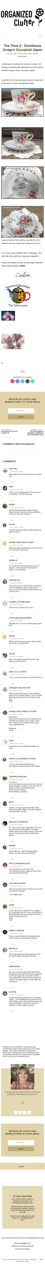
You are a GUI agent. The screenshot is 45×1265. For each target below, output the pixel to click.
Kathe (12, 524)
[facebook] (16, 1112)
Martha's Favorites (18, 822)
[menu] (3, 36)
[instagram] (20, 1112)
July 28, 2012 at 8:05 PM (16, 563)
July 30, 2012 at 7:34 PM (16, 848)
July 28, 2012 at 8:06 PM (16, 583)
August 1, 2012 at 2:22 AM (16, 994)
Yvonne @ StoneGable (19, 602)
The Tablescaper (17, 883)
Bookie (12, 845)
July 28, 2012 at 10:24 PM (16, 638)
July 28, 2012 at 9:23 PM (16, 604)
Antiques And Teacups (19, 688)
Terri (11, 905)
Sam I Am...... (14, 469)
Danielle (13, 560)
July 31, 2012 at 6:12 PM (16, 969)
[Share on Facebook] (17, 381)
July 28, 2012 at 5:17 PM (16, 471)
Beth (11, 802)
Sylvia (12, 654)
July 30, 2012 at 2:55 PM (16, 779)
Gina (11, 487)
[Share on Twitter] (22, 381)
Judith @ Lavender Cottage (22, 759)
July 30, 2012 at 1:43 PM (16, 714)
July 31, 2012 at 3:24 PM (16, 951)
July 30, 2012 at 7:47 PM (16, 866)
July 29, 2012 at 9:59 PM (16, 690)
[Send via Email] (27, 381)
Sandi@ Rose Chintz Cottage (22, 711)
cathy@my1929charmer (20, 618)
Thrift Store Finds (24, 54)
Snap (11, 741)
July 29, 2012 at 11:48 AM (16, 674)
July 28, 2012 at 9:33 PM (16, 620)
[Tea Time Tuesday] (22, 341)
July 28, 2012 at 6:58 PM (16, 507)
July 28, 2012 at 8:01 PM (16, 545)
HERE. (23, 266)
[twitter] (24, 1112)
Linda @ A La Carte (18, 672)
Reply (12, 482)
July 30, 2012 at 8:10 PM (16, 908)
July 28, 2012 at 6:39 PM (16, 489)
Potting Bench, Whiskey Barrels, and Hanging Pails (35, 433)
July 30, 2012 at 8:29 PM (16, 933)
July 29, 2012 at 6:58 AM (16, 656)
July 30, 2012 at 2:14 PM (16, 743)
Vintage (35, 54)
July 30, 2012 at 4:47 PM (16, 805)
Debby (12, 505)
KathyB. (12, 992)
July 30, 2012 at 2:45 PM (16, 761)
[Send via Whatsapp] (32, 381)
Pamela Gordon (16, 930)
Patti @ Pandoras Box (19, 863)
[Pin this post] (12, 381)
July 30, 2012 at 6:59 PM (16, 824)
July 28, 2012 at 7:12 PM (16, 527)
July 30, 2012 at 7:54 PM (16, 886)
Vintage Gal (14, 580)
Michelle (13, 948)
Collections (12, 54)
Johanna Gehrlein (17, 777)
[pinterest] (29, 1112)
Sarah (12, 636)
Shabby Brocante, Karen (21, 542)
